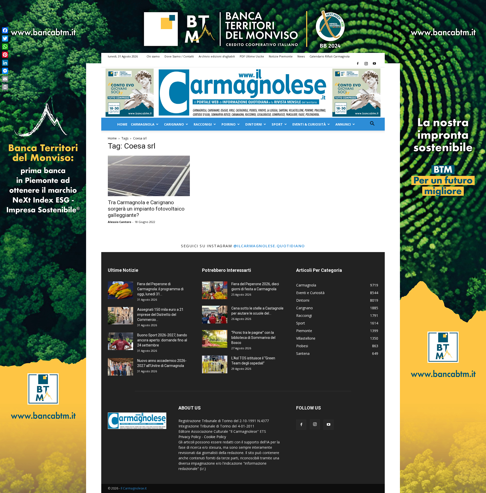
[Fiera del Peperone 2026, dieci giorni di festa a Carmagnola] (214, 290)
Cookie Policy (215, 436)
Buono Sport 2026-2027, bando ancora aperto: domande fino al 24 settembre (162, 340)
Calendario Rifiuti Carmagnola (330, 56)
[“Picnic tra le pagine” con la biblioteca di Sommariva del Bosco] (214, 339)
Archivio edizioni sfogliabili (217, 56)
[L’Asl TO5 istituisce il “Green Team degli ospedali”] (214, 364)
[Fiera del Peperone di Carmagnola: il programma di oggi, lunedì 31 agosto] (120, 290)
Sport (277, 124)
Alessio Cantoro (119, 222)
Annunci (343, 124)
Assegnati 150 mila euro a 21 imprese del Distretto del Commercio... (160, 314)
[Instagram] (366, 63)
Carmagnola (142, 124)
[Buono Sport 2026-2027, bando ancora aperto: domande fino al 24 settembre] (120, 341)
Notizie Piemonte (281, 56)
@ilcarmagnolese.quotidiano (269, 245)
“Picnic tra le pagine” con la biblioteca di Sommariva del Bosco (253, 338)
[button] (372, 124)
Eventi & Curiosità (309, 124)
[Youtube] (374, 63)
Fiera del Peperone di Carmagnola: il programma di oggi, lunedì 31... (160, 289)
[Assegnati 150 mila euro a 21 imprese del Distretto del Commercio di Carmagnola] (120, 315)
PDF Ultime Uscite (252, 56)
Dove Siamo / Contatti (179, 56)
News (301, 56)
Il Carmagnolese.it (134, 488)
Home (122, 124)
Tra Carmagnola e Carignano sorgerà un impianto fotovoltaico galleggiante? (146, 208)
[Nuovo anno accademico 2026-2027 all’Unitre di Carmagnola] (120, 367)
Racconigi (203, 124)
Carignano (174, 124)
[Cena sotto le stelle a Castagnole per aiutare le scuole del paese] (214, 314)
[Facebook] (357, 63)
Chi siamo (153, 56)
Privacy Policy (189, 436)
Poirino (228, 124)
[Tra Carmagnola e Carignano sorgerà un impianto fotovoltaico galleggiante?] (149, 176)
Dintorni (253, 124)
